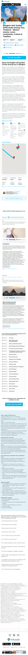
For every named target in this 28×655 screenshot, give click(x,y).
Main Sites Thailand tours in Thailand (9, 606)
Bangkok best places (20, 620)
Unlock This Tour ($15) (14, 404)
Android (13, 418)
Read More (6, 266)
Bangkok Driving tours (6, 588)
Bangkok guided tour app (7, 615)
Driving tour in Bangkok (13, 587)
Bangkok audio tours (20, 599)
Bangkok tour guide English (7, 584)
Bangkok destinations (6, 622)
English (11, 179)
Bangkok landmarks (5, 621)
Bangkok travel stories (15, 614)
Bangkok (20, 183)
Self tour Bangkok (15, 612)
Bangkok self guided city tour (8, 611)
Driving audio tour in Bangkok (8, 598)
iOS (17, 418)
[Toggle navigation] (25, 4)
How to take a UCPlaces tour (14, 198)
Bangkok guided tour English (7, 586)
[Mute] (20, 53)
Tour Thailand (4, 589)
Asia (3, 183)
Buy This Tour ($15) (14, 58)
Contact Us (22, 647)
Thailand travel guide (6, 617)
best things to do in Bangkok (8, 620)
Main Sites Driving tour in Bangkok (9, 603)
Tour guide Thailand (16, 588)
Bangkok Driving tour (17, 594)
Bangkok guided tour (19, 584)
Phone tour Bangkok (5, 609)
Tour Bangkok (4, 587)
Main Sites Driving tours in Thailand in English (11, 608)
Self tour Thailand (5, 614)
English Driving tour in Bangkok (8, 593)
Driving (19, 179)
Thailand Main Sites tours (7, 605)
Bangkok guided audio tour (20, 595)
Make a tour (14, 647)
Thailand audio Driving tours (7, 599)
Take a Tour (6, 647)
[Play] (4, 53)
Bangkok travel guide (19, 615)
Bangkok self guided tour (21, 586)
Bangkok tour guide (17, 583)
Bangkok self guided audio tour (8, 597)
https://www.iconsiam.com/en (10, 268)
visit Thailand (15, 617)
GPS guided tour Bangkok (17, 609)
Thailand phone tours (6, 610)
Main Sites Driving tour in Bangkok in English (11, 604)
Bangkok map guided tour (7, 616)
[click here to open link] (2, 186)
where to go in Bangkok (6, 618)
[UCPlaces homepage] (14, 639)
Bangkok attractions (15, 621)
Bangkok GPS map (14, 600)
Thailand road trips (5, 612)
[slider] (23, 53)
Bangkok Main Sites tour (6, 601)
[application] (14, 53)
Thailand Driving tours (21, 593)
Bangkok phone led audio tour (19, 610)
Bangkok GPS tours (5, 600)
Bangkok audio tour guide (7, 595)
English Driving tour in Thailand (8, 591)
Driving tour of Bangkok (6, 594)
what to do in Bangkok (18, 618)
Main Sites (4, 179)
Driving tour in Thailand (13, 589)
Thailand (12, 183)
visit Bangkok (17, 616)
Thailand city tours (20, 611)
